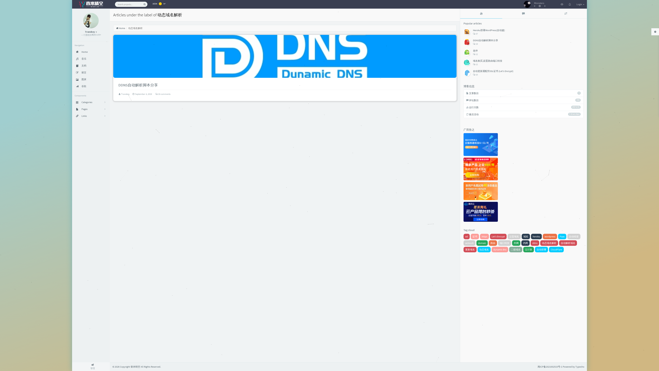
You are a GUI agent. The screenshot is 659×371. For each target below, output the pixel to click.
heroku (536, 236)
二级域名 (516, 249)
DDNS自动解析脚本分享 (485, 40)
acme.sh (469, 243)
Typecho (579, 366)
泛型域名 (514, 236)
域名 (525, 236)
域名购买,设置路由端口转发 (487, 60)
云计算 (528, 249)
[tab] (481, 14)
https (484, 236)
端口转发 (504, 243)
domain (482, 243)
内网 (525, 243)
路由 (492, 243)
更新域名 (470, 249)
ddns (534, 243)
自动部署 (541, 249)
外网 (516, 243)
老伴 (475, 50)
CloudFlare (556, 249)
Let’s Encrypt (498, 236)
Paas (562, 236)
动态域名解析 (549, 243)
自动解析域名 (568, 243)
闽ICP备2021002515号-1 (550, 366)
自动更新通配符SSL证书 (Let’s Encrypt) (493, 71)
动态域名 (484, 249)
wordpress (550, 236)
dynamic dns (499, 249)
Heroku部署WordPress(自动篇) (489, 30)
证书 (474, 236)
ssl (466, 236)
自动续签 (574, 236)
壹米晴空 (135, 366)
